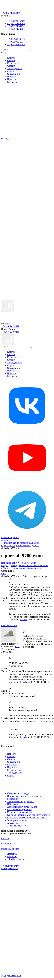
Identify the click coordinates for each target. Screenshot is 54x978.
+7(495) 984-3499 (16, 20)
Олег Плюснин (9, 625)
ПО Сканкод (13, 804)
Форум (10, 71)
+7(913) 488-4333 (16, 39)
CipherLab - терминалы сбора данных (22, 568)
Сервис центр (14, 770)
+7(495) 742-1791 (16, 29)
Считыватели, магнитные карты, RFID (27, 817)
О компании (13, 74)
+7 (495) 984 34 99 (10, 13)
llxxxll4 (23, 619)
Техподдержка (14, 68)
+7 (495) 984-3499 (10, 326)
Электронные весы (17, 820)
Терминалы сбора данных (20, 801)
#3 (10, 658)
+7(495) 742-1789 (16, 23)
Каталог (11, 57)
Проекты (11, 79)
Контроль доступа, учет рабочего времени (28, 815)
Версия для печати (10, 848)
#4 (10, 688)
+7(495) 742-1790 (16, 26)
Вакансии (12, 856)
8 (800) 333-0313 (9, 868)
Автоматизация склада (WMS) (22, 807)
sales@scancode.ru (16, 859)
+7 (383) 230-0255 (10, 331)
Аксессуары (13, 823)
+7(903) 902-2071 (16, 41)
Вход (3, 52)
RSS (3, 573)
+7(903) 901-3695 (16, 44)
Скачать (11, 60)
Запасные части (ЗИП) (18, 825)
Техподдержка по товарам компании (29, 565)
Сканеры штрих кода (18, 793)
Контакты (12, 82)
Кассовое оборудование (19, 809)
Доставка (12, 854)
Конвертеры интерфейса (19, 812)
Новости (11, 76)
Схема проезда (8, 843)
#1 (10, 579)
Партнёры (12, 767)
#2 (24, 630)
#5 (10, 702)
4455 (17, 646)
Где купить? (13, 63)
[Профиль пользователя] (8, 641)
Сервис (11, 66)
